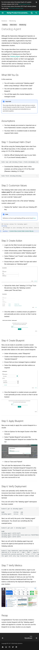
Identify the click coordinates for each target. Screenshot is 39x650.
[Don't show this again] (36, 2)
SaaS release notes (24, 4)
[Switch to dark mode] (32, 13)
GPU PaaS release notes (16, 8)
